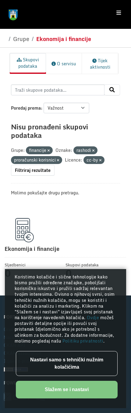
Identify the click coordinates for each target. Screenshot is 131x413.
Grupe (21, 39)
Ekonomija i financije (63, 39)
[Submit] (112, 89)
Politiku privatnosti (82, 340)
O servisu (66, 63)
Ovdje (94, 317)
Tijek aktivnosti (100, 63)
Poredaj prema (26, 107)
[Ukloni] (49, 150)
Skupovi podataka (28, 63)
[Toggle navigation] (118, 13)
